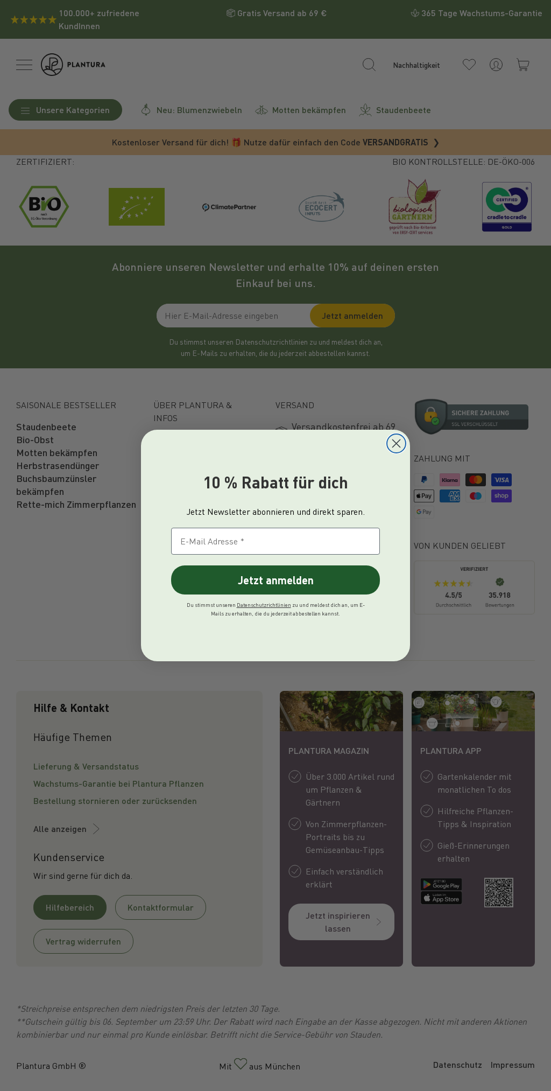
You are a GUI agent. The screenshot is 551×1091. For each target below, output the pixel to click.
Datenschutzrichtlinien (264, 605)
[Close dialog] (396, 443)
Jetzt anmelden (276, 580)
